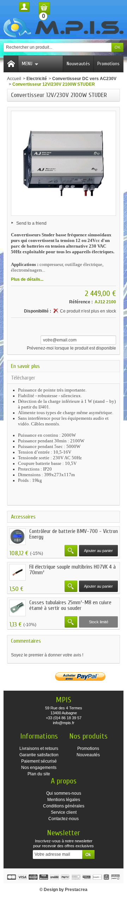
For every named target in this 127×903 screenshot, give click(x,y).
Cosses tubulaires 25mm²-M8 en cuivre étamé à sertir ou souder (70, 605)
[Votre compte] (24, 6)
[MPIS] (63, 27)
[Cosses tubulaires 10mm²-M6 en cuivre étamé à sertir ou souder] (17, 608)
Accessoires (23, 517)
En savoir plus (25, 366)
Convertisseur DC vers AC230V (84, 78)
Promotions (108, 64)
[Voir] (71, 550)
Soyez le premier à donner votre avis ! (47, 655)
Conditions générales (63, 806)
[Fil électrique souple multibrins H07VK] (17, 572)
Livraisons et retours (38, 748)
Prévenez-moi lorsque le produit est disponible (71, 348)
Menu (27, 64)
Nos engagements (38, 767)
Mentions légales (63, 799)
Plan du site (39, 773)
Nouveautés (78, 64)
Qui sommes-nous (63, 793)
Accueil (14, 78)
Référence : (81, 301)
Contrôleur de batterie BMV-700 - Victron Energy (73, 534)
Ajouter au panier (98, 551)
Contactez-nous (63, 818)
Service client (64, 812)
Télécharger (23, 378)
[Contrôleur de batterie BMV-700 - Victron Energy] (17, 536)
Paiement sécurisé (39, 761)
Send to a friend (31, 223)
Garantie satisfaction (39, 754)
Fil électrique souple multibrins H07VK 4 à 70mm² (72, 570)
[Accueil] (11, 64)
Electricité (36, 78)
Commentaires (26, 641)
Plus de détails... (27, 279)
